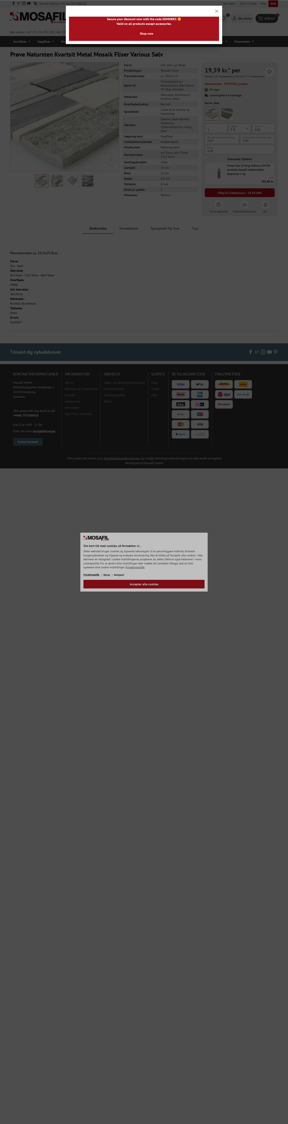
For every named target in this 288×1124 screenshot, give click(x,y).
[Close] (216, 11)
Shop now (146, 33)
